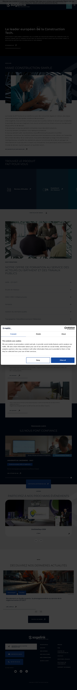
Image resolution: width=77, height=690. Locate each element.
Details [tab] (38, 334)
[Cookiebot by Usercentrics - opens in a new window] (66, 328)
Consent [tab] (13, 334)
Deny (38, 360)
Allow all (63, 360)
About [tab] (63, 334)
